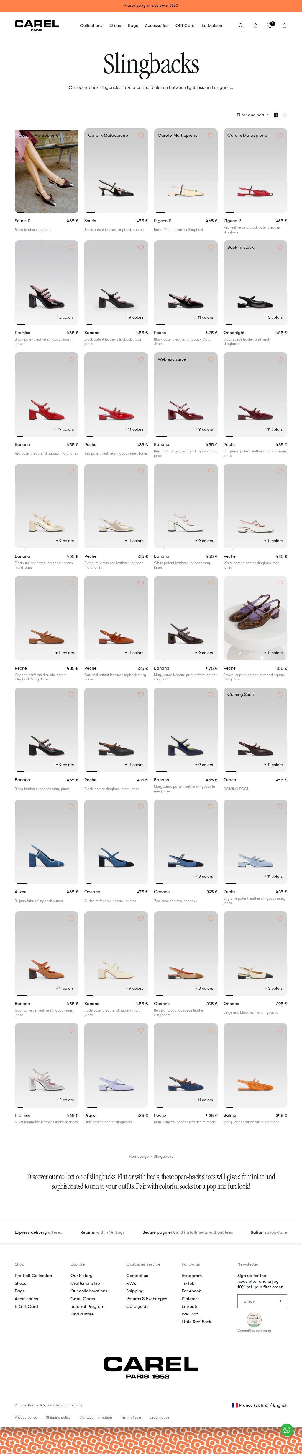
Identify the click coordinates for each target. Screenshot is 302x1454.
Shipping (135, 1291)
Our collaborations (88, 1291)
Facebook (191, 1291)
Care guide (137, 1306)
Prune (101, 1115)
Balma (240, 1115)
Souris (100, 220)
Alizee (31, 891)
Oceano (173, 891)
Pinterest (190, 1298)
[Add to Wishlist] (71, 135)
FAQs (131, 1283)
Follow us (191, 1264)
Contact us (137, 1275)
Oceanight (245, 332)
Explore (77, 1264)
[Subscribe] (280, 1301)
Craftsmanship (85, 1283)
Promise (33, 332)
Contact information (96, 1417)
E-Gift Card (26, 1306)
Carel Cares (82, 1298)
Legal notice (159, 1417)
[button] (91, 25)
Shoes (20, 1283)
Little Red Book (196, 1321)
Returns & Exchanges (146, 1298)
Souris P (33, 220)
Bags (20, 1291)
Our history (81, 1275)
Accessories (26, 1298)
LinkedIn (190, 1306)
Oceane (102, 891)
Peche (170, 332)
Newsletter (247, 1264)
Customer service (143, 1264)
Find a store (82, 1314)
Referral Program (87, 1306)
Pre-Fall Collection (33, 1275)
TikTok (188, 1283)
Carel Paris (27, 1405)
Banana (102, 332)
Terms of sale (131, 1417)
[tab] (19, 212)
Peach (240, 779)
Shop (19, 1264)
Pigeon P (173, 220)
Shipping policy (58, 1417)
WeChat (190, 1314)
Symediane (73, 1405)
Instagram (192, 1275)
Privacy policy (26, 1417)
